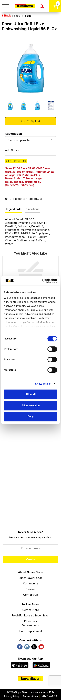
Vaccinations (30, 625)
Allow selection (31, 405)
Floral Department (30, 631)
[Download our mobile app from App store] (19, 664)
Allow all (30, 394)
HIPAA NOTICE (49, 696)
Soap (28, 15)
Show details (42, 383)
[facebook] (20, 647)
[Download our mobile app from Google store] (41, 664)
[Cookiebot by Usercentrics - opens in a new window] (43, 280)
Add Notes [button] (12, 150)
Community (30, 583)
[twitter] (34, 647)
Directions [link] (32, 209)
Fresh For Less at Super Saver (30, 615)
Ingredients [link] (14, 209)
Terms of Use (30, 696)
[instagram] (27, 647)
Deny (30, 416)
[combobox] (30, 140)
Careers (31, 589)
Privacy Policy (11, 696)
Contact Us (30, 594)
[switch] (52, 349)
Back (7, 15)
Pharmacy (30, 621)
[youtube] (41, 647)
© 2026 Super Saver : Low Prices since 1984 (30, 692)
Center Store (30, 610)
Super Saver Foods (31, 578)
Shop (17, 15)
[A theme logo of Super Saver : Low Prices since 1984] (25, 6)
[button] (10, 105)
